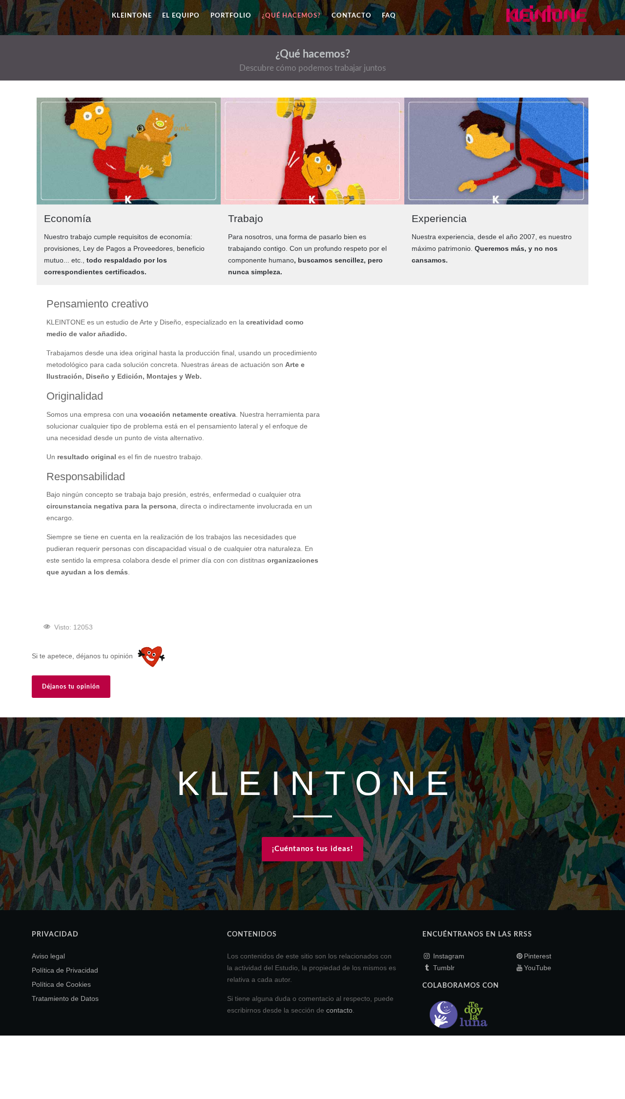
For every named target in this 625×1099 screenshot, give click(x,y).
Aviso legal (48, 956)
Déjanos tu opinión (71, 687)
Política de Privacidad (65, 970)
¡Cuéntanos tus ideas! (312, 849)
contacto (339, 1010)
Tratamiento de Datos (65, 998)
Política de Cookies (61, 984)
